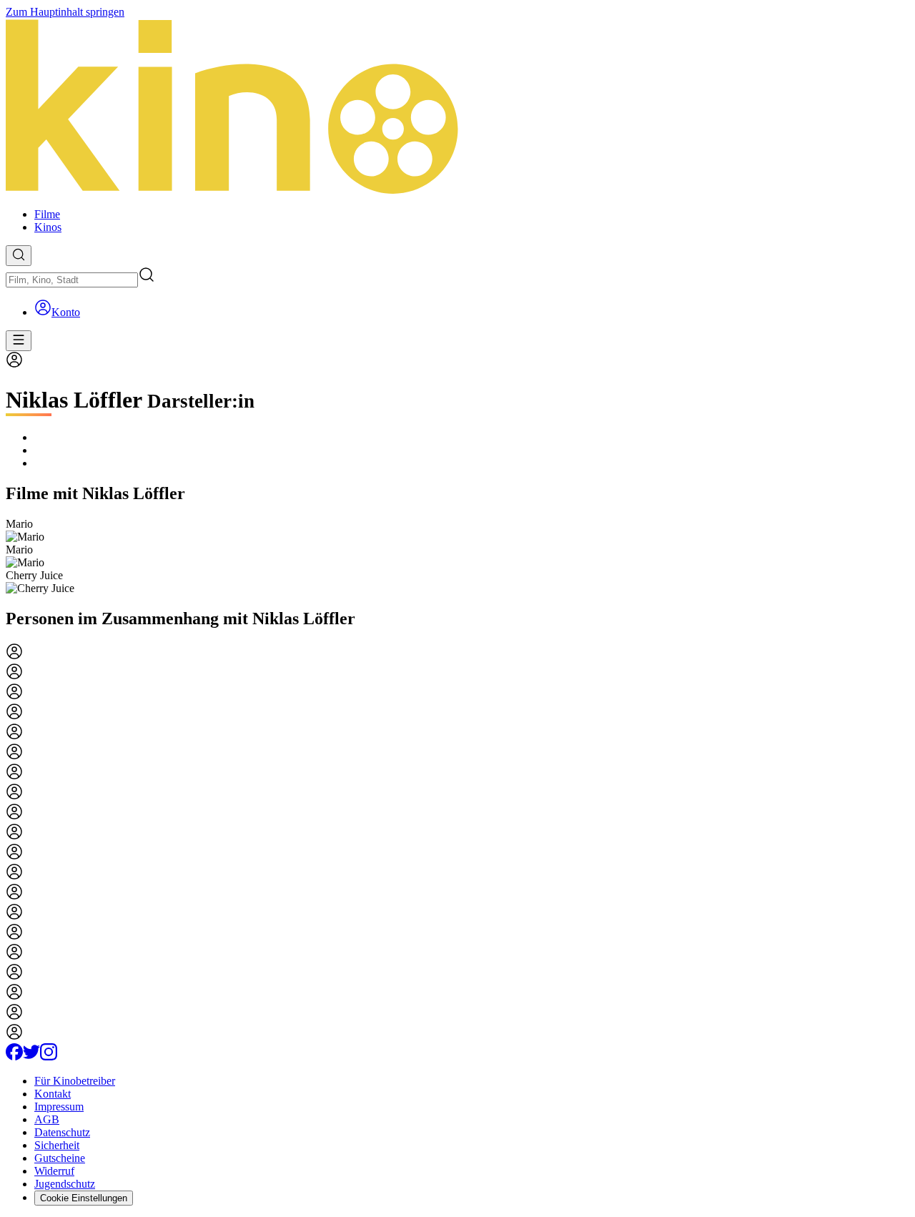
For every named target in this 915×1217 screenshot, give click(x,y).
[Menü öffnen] (18, 340)
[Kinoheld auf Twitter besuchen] (31, 1056)
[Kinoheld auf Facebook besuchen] (14, 1056)
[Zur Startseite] (457, 108)
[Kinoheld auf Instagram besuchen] (48, 1056)
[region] (457, 556)
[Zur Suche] (18, 255)
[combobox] (72, 279)
